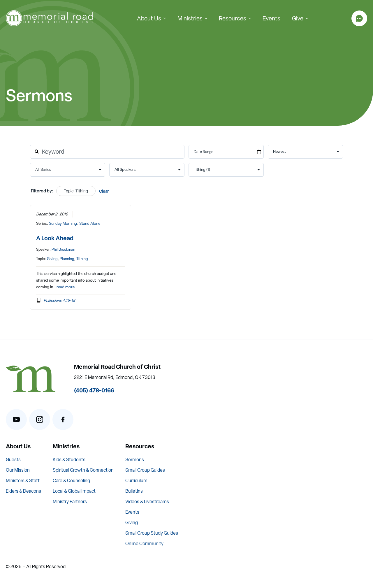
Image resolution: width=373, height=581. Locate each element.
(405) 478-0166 (94, 390)
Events (271, 18)
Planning (67, 258)
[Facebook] (62, 419)
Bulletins (134, 491)
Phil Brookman (63, 249)
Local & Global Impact (74, 491)
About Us (149, 18)
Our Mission (18, 470)
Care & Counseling (71, 481)
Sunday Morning (63, 223)
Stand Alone (89, 223)
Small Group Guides (145, 470)
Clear (104, 191)
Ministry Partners (70, 501)
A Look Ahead (54, 238)
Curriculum (136, 481)
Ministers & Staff (23, 481)
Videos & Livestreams (147, 501)
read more (66, 286)
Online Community (144, 543)
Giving (52, 258)
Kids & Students (69, 460)
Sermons (134, 460)
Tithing (82, 258)
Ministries (190, 18)
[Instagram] (39, 419)
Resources (232, 18)
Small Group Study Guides (151, 533)
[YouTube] (16, 419)
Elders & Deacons (23, 491)
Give (297, 18)
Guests (13, 460)
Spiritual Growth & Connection (83, 470)
